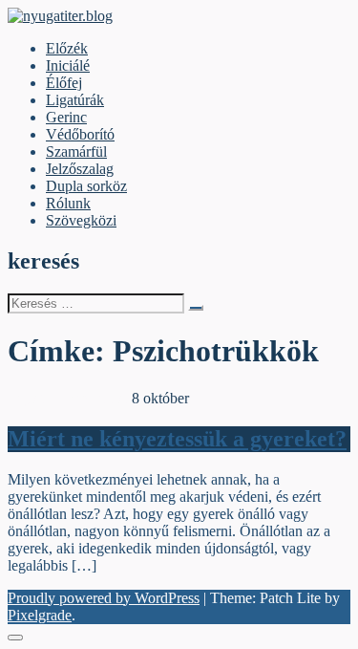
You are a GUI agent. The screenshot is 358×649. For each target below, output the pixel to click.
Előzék (67, 48)
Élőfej (64, 83)
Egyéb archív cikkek (70, 398)
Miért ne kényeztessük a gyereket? (177, 438)
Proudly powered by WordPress (104, 598)
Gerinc (66, 117)
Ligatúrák (75, 100)
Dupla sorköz (86, 186)
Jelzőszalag (80, 169)
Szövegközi (81, 220)
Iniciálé (68, 65)
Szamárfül (76, 151)
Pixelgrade (40, 615)
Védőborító (80, 134)
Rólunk (68, 203)
